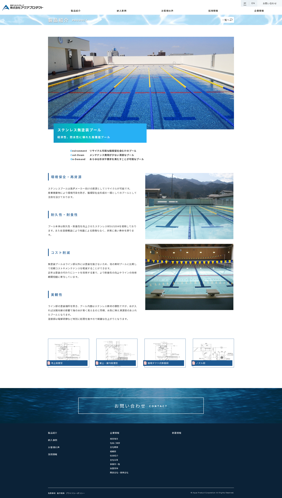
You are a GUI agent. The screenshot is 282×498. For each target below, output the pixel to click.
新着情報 (176, 432)
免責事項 (52, 493)
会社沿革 (114, 459)
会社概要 (114, 447)
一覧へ (226, 20)
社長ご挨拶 (115, 443)
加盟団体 (114, 468)
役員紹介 (114, 455)
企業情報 (114, 432)
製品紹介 (52, 432)
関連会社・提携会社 (119, 472)
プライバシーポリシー (75, 493)
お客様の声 (54, 447)
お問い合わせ (270, 3)
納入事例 (52, 440)
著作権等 (60, 493)
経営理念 (114, 438)
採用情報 (52, 454)
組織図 (113, 451)
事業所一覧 (115, 464)
